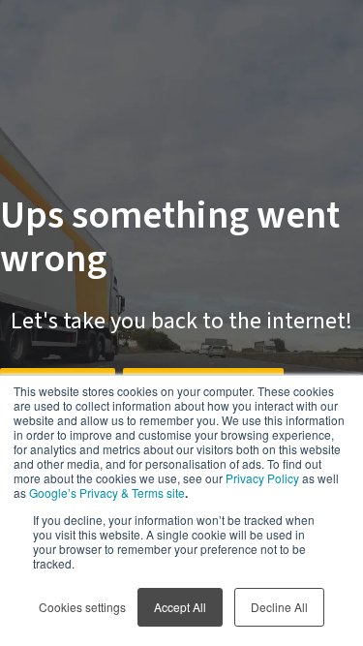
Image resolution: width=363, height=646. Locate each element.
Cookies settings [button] (82, 607)
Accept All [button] (180, 607)
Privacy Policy (262, 478)
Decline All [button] (279, 607)
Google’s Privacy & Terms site (107, 492)
